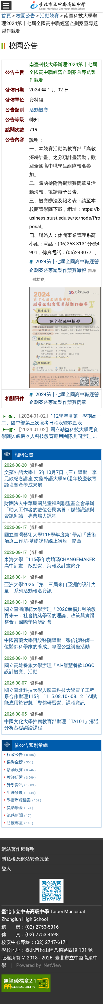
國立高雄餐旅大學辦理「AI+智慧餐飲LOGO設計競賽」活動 (49, 668)
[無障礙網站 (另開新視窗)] (52, 983)
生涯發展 (21, 792)
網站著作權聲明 (18, 849)
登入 (6, 869)
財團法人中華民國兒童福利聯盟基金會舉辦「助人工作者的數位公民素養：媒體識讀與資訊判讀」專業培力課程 (49, 509)
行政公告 (21, 754)
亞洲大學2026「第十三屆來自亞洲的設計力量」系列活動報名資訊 (50, 588)
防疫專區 (20, 822)
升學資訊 (21, 784)
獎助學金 (20, 807)
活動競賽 (21, 769)
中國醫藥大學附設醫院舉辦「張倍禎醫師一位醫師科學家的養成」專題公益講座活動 (49, 643)
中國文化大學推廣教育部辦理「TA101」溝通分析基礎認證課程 (51, 725)
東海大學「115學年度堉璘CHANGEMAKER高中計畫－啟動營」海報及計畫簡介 (49, 563)
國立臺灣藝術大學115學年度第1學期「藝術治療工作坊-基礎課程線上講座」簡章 (50, 538)
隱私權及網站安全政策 (25, 859)
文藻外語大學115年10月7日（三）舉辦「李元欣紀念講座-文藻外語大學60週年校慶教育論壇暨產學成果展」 (50, 478)
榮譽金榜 (20, 762)
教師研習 (21, 777)
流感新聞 (19, 815)
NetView (52, 965)
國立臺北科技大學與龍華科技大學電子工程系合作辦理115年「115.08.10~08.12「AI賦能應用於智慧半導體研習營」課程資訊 (50, 696)
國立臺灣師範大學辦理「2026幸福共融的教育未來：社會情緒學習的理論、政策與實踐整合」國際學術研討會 (50, 615)
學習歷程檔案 (24, 800)
